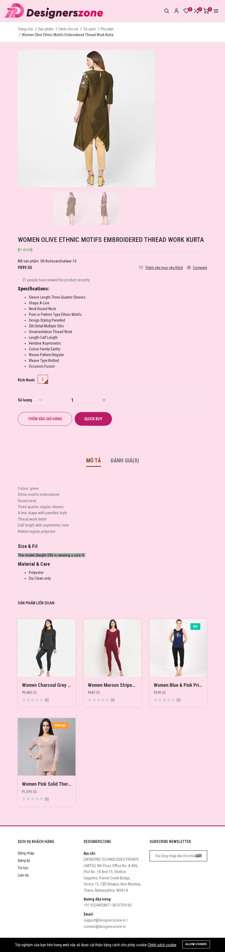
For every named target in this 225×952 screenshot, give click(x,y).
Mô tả (93, 460)
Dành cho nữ (68, 29)
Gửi (199, 856)
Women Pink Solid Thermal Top (46, 784)
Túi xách (89, 29)
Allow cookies (196, 944)
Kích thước (26, 380)
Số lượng (25, 400)
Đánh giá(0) (125, 460)
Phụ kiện (107, 29)
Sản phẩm (46, 29)
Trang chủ (25, 29)
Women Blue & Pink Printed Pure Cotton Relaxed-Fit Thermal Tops (178, 685)
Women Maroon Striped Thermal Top (112, 685)
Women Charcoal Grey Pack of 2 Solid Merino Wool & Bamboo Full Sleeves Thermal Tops (46, 685)
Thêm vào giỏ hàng (45, 419)
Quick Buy (93, 419)
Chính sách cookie (162, 945)
